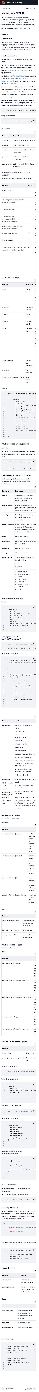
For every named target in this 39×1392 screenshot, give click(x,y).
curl (26, 28)
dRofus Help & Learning (14, 3)
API (9, 8)
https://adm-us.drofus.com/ (19, 70)
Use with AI (30, 8)
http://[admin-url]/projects (17, 76)
